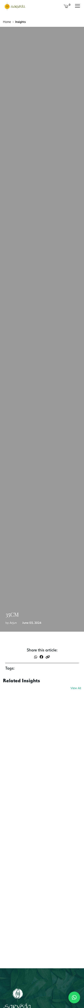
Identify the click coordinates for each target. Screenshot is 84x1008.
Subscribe (64, 964)
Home (7, 22)
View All (76, 688)
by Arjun (11, 623)
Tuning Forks (14, 741)
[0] (66, 5)
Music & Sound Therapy (22, 840)
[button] (74, 997)
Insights (20, 22)
